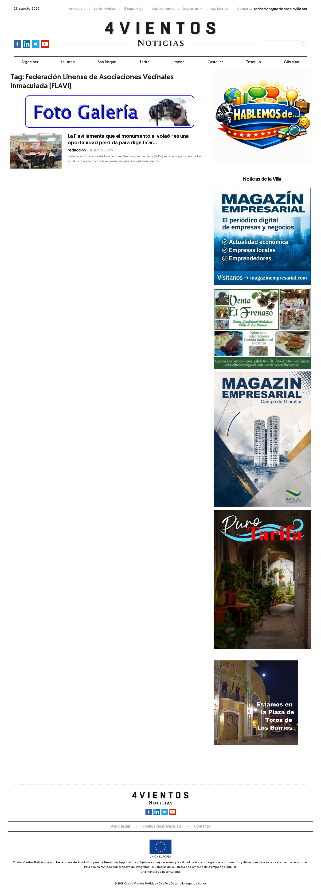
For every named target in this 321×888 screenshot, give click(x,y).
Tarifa (144, 62)
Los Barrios (219, 9)
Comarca (244, 9)
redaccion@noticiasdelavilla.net (280, 9)
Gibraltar (292, 62)
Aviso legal (120, 827)
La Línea (68, 62)
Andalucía (77, 9)
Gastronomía (163, 9)
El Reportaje (133, 9)
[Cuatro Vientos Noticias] (160, 34)
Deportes (191, 9)
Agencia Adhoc (196, 883)
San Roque (107, 62)
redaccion (77, 150)
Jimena (178, 62)
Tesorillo (253, 62)
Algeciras (29, 62)
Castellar (215, 62)
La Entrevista (104, 9)
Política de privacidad (162, 827)
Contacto (202, 827)
